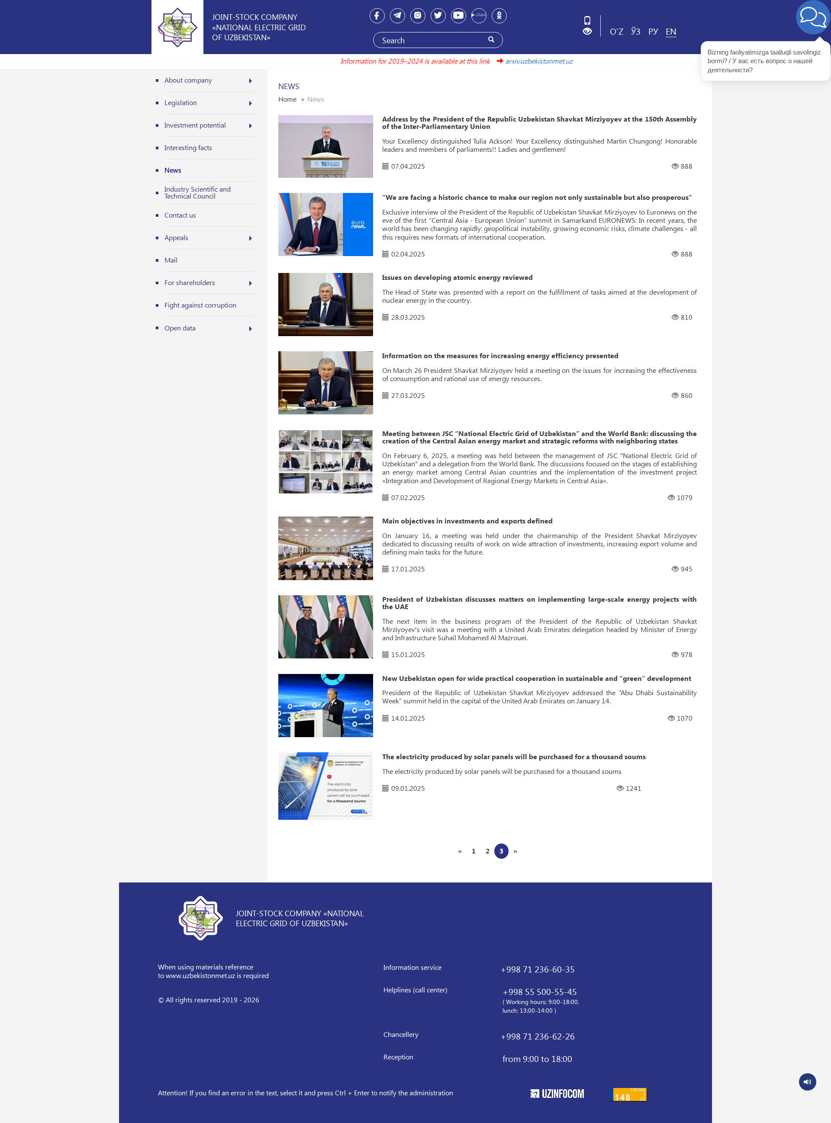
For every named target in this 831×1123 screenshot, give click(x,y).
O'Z (616, 31)
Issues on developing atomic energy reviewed (457, 277)
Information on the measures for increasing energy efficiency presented (500, 355)
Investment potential (195, 124)
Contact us (180, 214)
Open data (180, 327)
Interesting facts (188, 147)
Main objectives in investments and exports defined (467, 521)
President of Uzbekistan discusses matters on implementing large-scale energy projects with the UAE (539, 602)
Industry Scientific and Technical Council (197, 192)
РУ (653, 31)
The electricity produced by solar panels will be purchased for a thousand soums (514, 756)
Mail (170, 259)
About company (188, 79)
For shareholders (189, 282)
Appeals (176, 237)
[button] (590, 31)
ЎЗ (636, 31)
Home (287, 98)
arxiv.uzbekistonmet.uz (515, 60)
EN (671, 31)
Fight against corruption (200, 304)
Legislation (180, 102)
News (172, 169)
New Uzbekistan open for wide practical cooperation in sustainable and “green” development (536, 678)
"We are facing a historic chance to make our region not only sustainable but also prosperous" (537, 197)
